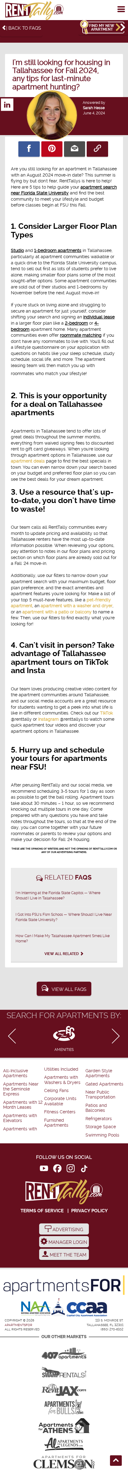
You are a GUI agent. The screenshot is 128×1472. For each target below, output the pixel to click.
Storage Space (100, 1126)
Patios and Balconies (96, 1108)
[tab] (64, 1037)
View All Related (62, 954)
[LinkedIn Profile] (7, 102)
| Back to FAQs (23, 28)
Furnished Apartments (56, 1123)
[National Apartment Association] (36, 1309)
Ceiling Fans (56, 1090)
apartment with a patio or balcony (57, 611)
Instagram (48, 719)
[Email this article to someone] (74, 149)
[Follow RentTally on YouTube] (44, 1169)
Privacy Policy (89, 1211)
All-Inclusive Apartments (15, 1073)
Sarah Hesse (94, 108)
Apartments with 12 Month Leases (23, 1105)
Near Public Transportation (100, 1095)
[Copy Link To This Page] (97, 149)
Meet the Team (67, 1255)
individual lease (99, 316)
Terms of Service (42, 1211)
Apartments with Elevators (20, 1118)
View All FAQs (69, 989)
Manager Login (67, 1242)
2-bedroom (76, 323)
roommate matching (81, 335)
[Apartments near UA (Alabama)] (64, 1444)
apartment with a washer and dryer (76, 605)
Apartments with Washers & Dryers (62, 1080)
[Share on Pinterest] (51, 149)
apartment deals (28, 461)
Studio (17, 250)
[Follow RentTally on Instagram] (70, 1169)
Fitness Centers (59, 1112)
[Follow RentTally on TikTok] (84, 1169)
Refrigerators (98, 1118)
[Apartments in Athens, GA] (64, 1425)
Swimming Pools (102, 1135)
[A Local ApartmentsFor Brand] (64, 1285)
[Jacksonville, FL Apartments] (64, 1388)
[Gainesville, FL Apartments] (64, 1370)
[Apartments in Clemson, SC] (64, 1462)
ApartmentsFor (18, 1325)
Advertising (67, 1229)
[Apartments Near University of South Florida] (64, 1407)
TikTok (106, 712)
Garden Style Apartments (98, 1073)
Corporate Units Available (60, 1101)
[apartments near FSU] (34, 11)
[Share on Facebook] (28, 149)
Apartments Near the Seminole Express (21, 1089)
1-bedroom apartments (57, 250)
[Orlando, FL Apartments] (64, 1351)
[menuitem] (23, 1073)
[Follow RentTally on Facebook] (57, 1169)
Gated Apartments (104, 1084)
